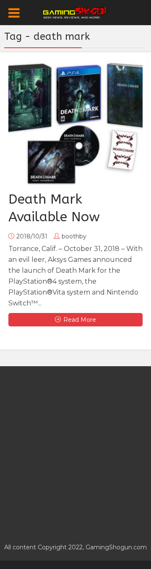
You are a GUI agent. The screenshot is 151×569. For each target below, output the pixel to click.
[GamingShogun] (75, 12)
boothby (74, 236)
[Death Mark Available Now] (75, 124)
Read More (79, 319)
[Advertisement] (75, 450)
